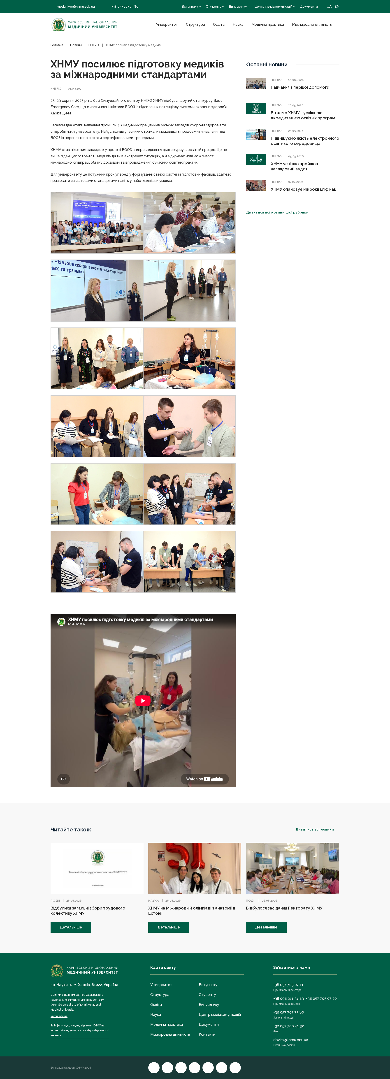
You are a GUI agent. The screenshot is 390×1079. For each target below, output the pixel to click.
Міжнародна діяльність (312, 24)
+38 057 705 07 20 (321, 998)
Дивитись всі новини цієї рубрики (277, 212)
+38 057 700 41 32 (288, 1026)
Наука (238, 24)
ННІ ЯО (56, 88)
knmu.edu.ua (59, 1016)
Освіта (219, 24)
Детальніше (71, 927)
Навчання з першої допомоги (300, 87)
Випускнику (238, 6)
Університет (167, 24)
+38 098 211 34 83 (288, 998)
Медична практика (267, 24)
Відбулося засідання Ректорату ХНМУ (284, 908)
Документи (309, 6)
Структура (195, 24)
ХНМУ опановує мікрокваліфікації (305, 189)
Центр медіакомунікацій (273, 6)
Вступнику (190, 6)
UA (329, 7)
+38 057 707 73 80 (124, 6)
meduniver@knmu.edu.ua (76, 6)
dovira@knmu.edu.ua (290, 1040)
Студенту (213, 6)
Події (55, 900)
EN (336, 7)
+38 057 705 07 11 (288, 985)
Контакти (207, 1034)
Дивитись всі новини (315, 829)
